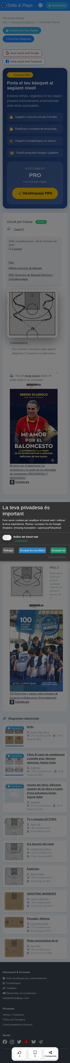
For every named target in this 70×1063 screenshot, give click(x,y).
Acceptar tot (58, 550)
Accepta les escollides (32, 550)
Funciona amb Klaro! (57, 557)
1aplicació (20, 540)
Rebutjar (8, 550)
